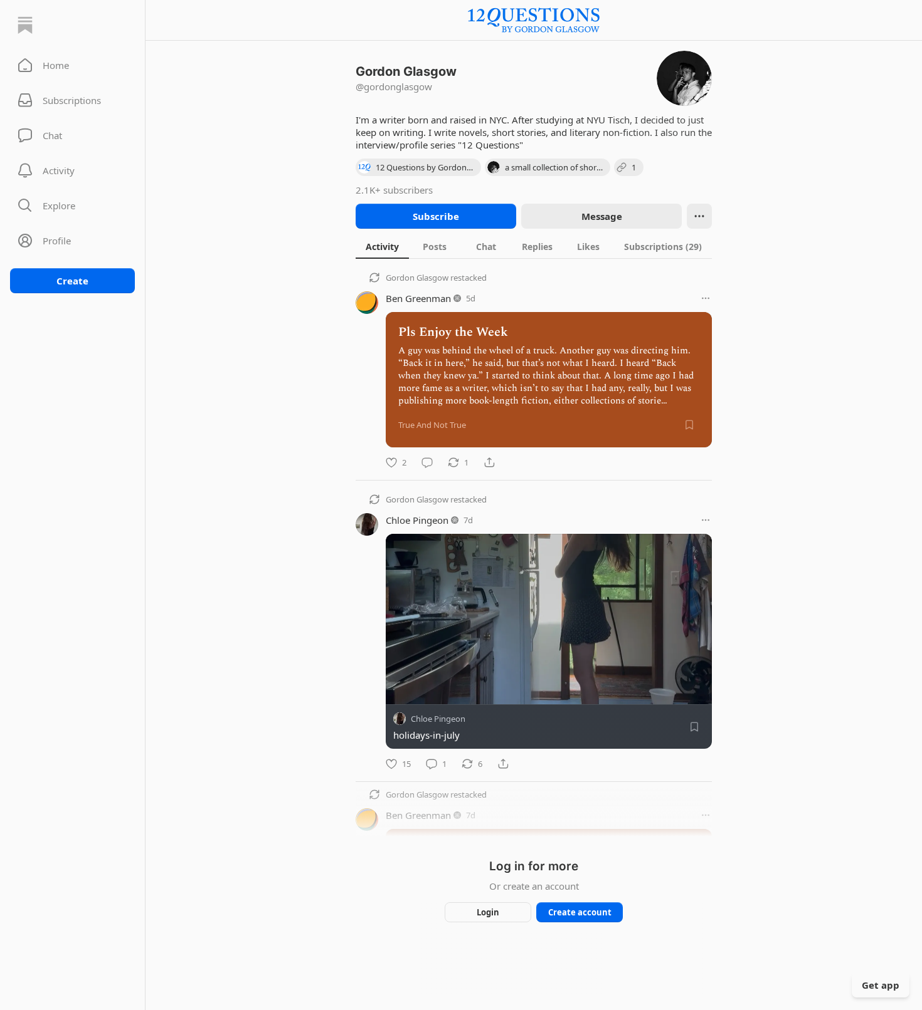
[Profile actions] (699, 216)
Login (488, 912)
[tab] (382, 246)
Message (601, 216)
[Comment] (427, 462)
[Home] (25, 25)
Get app (880, 985)
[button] (72, 65)
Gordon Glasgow (417, 277)
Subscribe (436, 216)
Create (72, 280)
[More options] (706, 298)
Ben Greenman (418, 298)
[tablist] (534, 246)
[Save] (689, 425)
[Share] (489, 462)
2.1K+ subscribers (394, 190)
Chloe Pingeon (417, 520)
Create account (580, 912)
